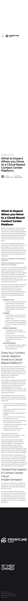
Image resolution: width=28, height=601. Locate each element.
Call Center (4, 155)
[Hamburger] (3, 36)
